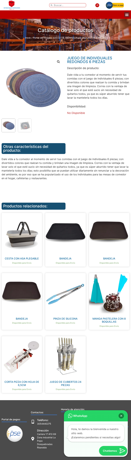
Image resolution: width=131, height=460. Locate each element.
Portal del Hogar (42, 37)
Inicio (28, 37)
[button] (126, 14)
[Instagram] (97, 5)
